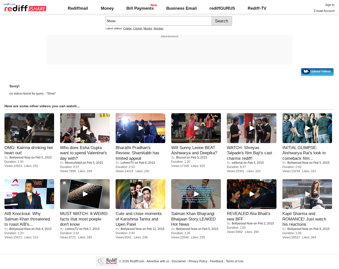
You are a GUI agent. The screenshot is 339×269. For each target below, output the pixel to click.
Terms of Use (234, 261)
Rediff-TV (257, 8)
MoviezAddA (73, 162)
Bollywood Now (20, 157)
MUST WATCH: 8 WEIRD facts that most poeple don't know (83, 218)
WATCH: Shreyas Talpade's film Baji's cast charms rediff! (249, 153)
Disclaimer (179, 261)
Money (107, 8)
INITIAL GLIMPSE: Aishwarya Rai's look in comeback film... (304, 153)
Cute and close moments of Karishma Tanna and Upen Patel (139, 218)
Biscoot (181, 157)
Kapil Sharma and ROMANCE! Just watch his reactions (304, 218)
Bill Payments (140, 8)
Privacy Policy (198, 261)
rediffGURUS (222, 8)
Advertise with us (157, 261)
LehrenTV (127, 162)
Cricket (137, 28)
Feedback (216, 261)
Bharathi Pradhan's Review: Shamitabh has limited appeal (137, 153)
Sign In (330, 5)
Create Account (324, 11)
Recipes (159, 28)
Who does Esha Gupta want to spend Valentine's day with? (83, 153)
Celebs (127, 28)
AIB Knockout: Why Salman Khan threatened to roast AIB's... (27, 218)
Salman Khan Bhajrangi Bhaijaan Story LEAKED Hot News (193, 218)
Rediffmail (78, 8)
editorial (237, 162)
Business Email (181, 8)
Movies (147, 28)
